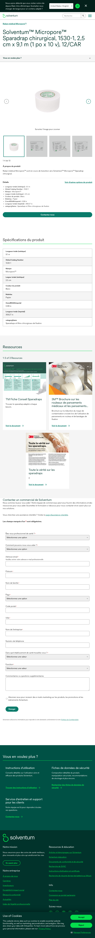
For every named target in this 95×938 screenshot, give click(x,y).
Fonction (10, 664)
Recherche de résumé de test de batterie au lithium (70, 876)
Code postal (11, 606)
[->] (77, 6)
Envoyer (12, 709)
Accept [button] (81, 917)
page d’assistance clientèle (57, 515)
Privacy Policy (45, 929)
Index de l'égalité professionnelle (16, 904)
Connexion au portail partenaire (62, 895)
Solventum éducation (57, 857)
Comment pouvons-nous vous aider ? (22, 545)
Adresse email (12, 557)
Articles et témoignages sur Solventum (65, 852)
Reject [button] (81, 925)
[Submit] (83, 16)
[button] (80, 932)
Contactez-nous (55, 891)
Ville (8, 618)
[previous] (6, 101)
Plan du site (54, 900)
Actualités (7, 899)
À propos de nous (10, 876)
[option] (47, 101)
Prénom (9, 571)
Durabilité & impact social (13, 890)
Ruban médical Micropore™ (15, 24)
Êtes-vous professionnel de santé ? (21, 533)
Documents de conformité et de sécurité (66, 862)
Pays (8, 595)
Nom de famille (12, 583)
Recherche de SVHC (57, 866)
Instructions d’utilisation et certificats (64, 871)
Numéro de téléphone (15, 641)
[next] (88, 101)
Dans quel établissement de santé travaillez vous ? (27, 653)
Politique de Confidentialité (69, 720)
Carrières (7, 881)
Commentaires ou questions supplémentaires (25, 676)
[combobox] (74, 16)
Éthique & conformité (12, 895)
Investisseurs (8, 885)
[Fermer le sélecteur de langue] (85, 6)
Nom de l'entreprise (14, 629)
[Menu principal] (90, 15)
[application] (47, 99)
